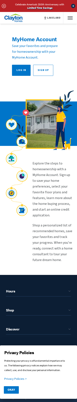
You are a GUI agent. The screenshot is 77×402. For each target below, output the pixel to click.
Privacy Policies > (15, 379)
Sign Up (43, 70)
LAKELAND (54, 18)
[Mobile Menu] (70, 18)
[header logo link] (13, 18)
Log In (21, 70)
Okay (11, 390)
